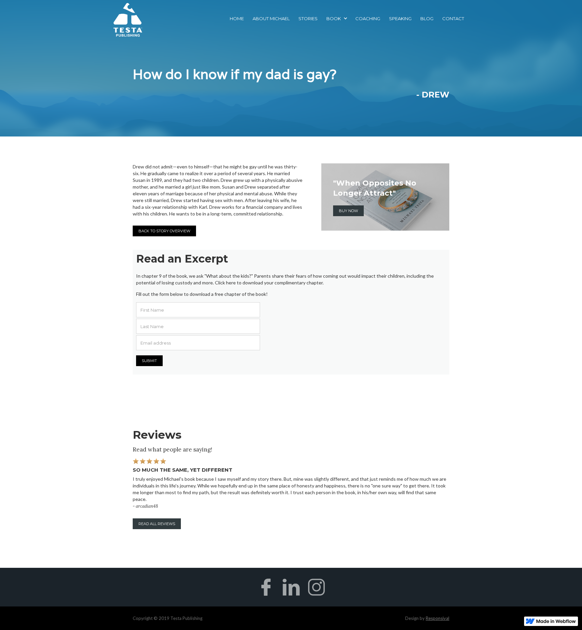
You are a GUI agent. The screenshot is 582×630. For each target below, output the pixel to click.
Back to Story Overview (164, 231)
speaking (400, 18)
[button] (336, 18)
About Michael (271, 18)
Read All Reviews (156, 523)
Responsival (437, 618)
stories (308, 18)
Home (237, 18)
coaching (367, 18)
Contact (453, 18)
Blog (426, 18)
